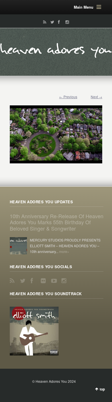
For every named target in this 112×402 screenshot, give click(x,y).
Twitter (51, 22)
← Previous (68, 96)
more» (64, 251)
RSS (43, 22)
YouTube (54, 281)
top (102, 389)
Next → (96, 96)
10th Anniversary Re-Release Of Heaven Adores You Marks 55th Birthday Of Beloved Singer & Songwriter (56, 222)
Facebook (58, 22)
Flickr (44, 281)
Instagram (65, 22)
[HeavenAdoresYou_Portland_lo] (56, 131)
